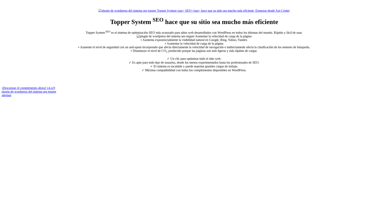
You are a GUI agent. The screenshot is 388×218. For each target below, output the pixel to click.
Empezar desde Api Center (272, 10)
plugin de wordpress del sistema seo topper (29, 91)
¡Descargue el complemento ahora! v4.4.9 (28, 88)
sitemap (6, 95)
